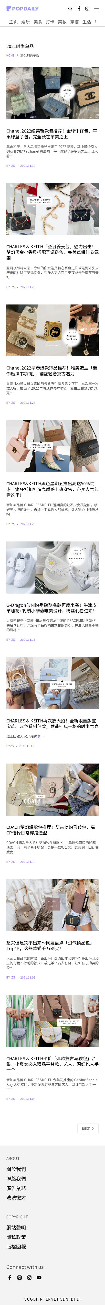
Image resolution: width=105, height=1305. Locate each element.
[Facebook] (79, 8)
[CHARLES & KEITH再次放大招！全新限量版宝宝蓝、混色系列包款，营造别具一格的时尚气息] (52, 683)
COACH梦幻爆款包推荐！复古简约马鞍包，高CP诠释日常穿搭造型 (50, 830)
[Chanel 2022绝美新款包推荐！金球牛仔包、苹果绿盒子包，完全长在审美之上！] (52, 93)
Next (86, 1128)
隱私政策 (16, 1236)
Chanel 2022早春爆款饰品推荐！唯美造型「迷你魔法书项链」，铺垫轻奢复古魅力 (51, 370)
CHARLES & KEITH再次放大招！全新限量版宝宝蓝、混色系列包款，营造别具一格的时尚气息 (52, 723)
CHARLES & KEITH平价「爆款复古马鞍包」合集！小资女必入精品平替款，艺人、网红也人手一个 (52, 1064)
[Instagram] (87, 8)
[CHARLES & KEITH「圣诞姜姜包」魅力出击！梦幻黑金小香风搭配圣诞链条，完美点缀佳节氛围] (52, 209)
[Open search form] (70, 9)
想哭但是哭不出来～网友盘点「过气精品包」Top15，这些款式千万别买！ (50, 945)
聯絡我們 (16, 1178)
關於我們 (16, 1168)
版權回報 (16, 1246)
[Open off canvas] (96, 8)
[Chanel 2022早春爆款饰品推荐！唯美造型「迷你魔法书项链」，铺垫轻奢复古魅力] (52, 330)
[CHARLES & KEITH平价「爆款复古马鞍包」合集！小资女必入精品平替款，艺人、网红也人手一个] (52, 1021)
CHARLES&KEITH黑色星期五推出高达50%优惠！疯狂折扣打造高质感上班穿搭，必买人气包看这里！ (52, 489)
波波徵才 (16, 1197)
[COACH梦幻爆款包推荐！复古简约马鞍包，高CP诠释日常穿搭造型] (52, 790)
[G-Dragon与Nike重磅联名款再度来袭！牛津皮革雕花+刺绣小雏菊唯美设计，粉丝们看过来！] (52, 567)
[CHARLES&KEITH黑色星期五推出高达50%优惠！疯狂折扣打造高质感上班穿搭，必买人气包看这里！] (52, 446)
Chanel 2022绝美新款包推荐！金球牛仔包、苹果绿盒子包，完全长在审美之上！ (51, 133)
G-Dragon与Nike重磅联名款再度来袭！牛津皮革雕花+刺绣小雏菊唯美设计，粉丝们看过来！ (51, 608)
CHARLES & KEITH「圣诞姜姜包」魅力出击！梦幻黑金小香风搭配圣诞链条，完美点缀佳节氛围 (52, 252)
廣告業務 (16, 1188)
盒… (40, 736)
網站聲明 (16, 1227)
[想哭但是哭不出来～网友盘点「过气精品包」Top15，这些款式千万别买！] (52, 905)
